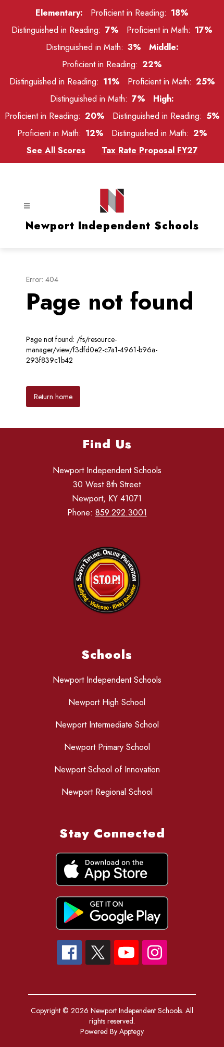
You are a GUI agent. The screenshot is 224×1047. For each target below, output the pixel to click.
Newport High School (106, 702)
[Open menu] (27, 206)
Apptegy (131, 1031)
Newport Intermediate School (107, 725)
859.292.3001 (121, 513)
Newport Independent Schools (107, 680)
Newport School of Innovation (107, 769)
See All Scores (56, 150)
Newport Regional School (107, 792)
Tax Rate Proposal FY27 (150, 150)
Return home (53, 396)
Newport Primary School (107, 747)
